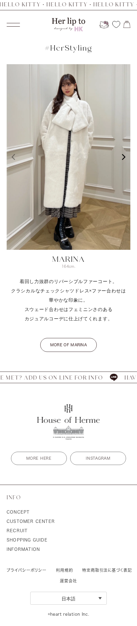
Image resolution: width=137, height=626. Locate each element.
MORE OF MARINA (68, 345)
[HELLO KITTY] (104, 25)
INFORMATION (23, 549)
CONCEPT (18, 512)
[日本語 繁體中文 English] (68, 598)
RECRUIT (17, 531)
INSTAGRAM (98, 458)
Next (123, 157)
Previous (13, 157)
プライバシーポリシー (27, 570)
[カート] (126, 24)
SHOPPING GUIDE (27, 540)
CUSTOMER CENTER (31, 521)
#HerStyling (68, 48)
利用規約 (64, 570)
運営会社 (68, 581)
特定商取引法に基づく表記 (107, 570)
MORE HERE (38, 458)
